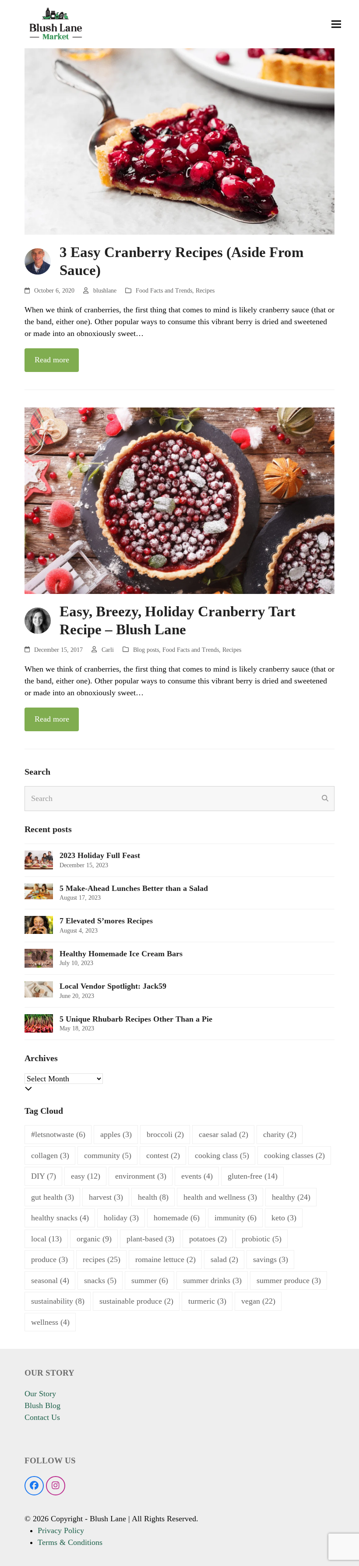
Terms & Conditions (70, 1542)
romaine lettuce (165, 1259)
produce (49, 1259)
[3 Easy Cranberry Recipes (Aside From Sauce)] (179, 140)
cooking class (222, 1155)
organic (94, 1238)
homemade (177, 1217)
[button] (336, 24)
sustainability (57, 1301)
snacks (100, 1280)
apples (116, 1134)
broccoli (165, 1134)
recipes (101, 1259)
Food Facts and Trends (164, 290)
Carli (108, 650)
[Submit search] (325, 798)
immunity (236, 1217)
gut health (52, 1197)
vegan (258, 1301)
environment (140, 1176)
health (153, 1197)
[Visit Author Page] (38, 260)
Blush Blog (42, 1405)
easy (85, 1176)
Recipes (205, 290)
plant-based (150, 1238)
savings (270, 1259)
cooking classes (294, 1155)
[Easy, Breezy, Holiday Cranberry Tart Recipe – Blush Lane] (179, 499)
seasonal (50, 1280)
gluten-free (253, 1176)
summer (149, 1280)
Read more (52, 359)
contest (163, 1155)
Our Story (40, 1393)
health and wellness (220, 1197)
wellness (50, 1322)
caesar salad (223, 1134)
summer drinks (212, 1280)
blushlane (104, 290)
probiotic (262, 1238)
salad (224, 1259)
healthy (291, 1197)
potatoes (208, 1238)
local (46, 1238)
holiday (121, 1217)
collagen (50, 1155)
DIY (43, 1176)
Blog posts (146, 650)
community (107, 1155)
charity (279, 1134)
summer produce (289, 1280)
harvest (106, 1197)
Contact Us (42, 1417)
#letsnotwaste (58, 1134)
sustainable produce (136, 1301)
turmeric (207, 1301)
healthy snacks (60, 1217)
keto (283, 1217)
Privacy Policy (61, 1530)
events (197, 1176)
